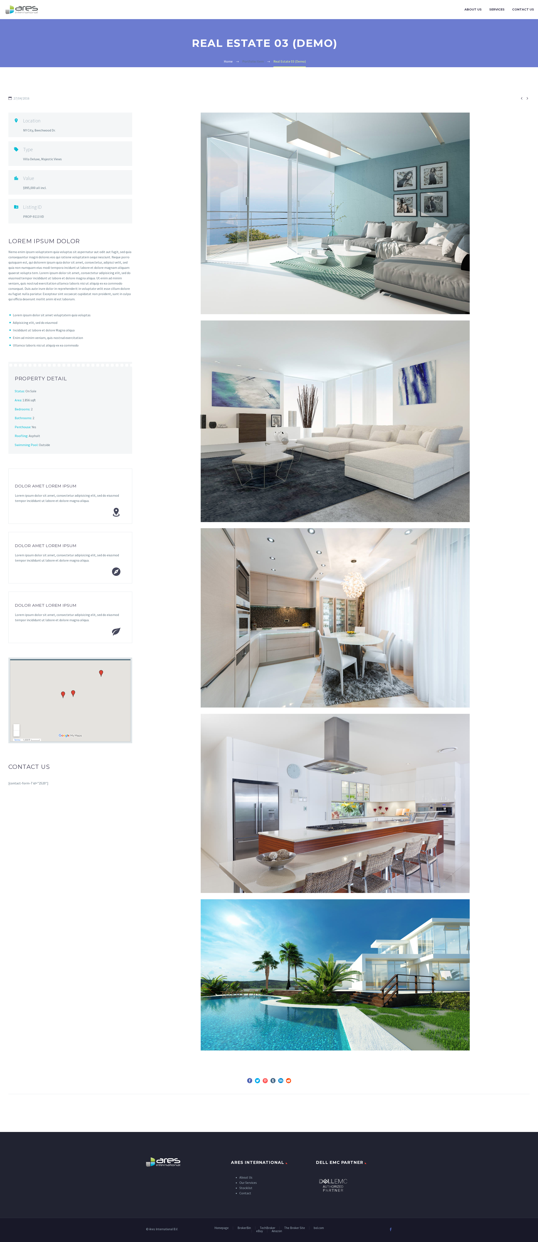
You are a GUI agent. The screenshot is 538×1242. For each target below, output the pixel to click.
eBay (259, 1231)
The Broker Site (294, 1228)
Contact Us (523, 9)
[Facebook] (249, 1080)
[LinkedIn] (280, 1080)
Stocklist (245, 1188)
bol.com (319, 1228)
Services (497, 9)
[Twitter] (257, 1080)
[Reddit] (288, 1080)
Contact (245, 1193)
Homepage (221, 1228)
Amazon (277, 1231)
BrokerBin (244, 1228)
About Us (473, 9)
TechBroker (267, 1228)
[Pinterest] (265, 1080)
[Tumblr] (273, 1080)
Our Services (248, 1182)
